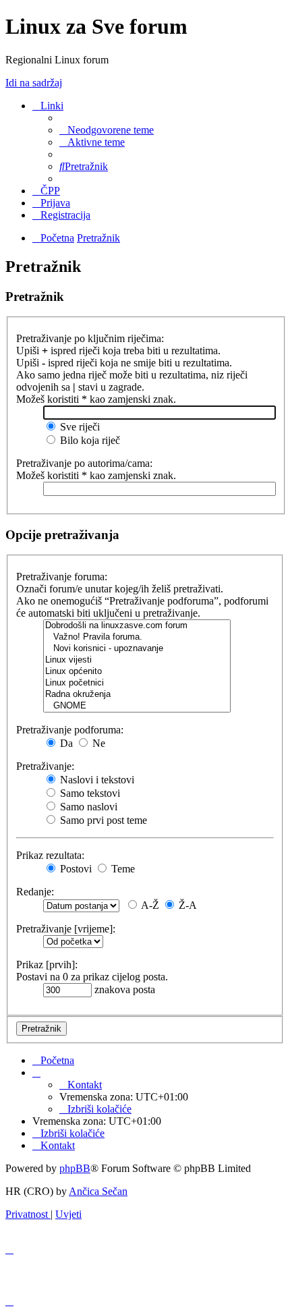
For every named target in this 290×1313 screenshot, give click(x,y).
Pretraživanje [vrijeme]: (65, 928)
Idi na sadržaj (33, 82)
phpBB (74, 1168)
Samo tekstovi (88, 793)
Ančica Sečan (98, 1191)
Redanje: (35, 891)
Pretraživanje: (45, 766)
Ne (97, 743)
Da (65, 743)
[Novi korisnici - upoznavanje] (137, 648)
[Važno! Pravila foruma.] (137, 637)
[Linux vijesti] (137, 660)
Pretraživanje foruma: (61, 576)
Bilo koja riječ (88, 440)
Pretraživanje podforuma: (69, 729)
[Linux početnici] (137, 683)
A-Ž (149, 905)
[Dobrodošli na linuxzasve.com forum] (137, 626)
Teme (122, 868)
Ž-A (186, 905)
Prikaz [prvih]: (47, 964)
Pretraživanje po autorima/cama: (84, 463)
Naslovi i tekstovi (95, 779)
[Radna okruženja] (137, 694)
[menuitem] (106, 130)
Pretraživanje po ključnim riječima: (90, 338)
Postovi (74, 868)
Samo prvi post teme (102, 820)
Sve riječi (78, 426)
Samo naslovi (87, 806)
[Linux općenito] (137, 671)
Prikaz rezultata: (50, 855)
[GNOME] (137, 706)
